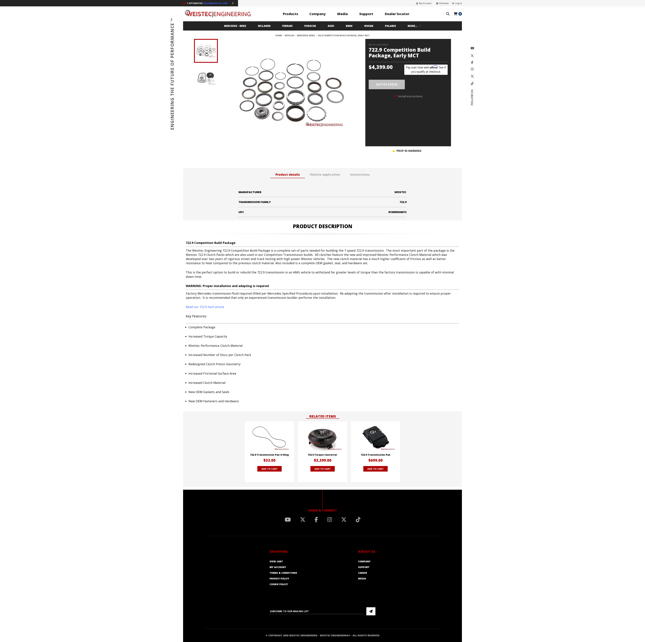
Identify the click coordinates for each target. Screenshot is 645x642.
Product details (287, 174)
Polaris (390, 26)
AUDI (331, 26)
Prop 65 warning (408, 151)
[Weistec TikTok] (472, 83)
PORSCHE (310, 26)
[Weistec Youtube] (472, 48)
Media (342, 14)
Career (362, 572)
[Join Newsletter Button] (370, 611)
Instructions (360, 174)
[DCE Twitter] (472, 76)
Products (290, 14)
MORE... (413, 26)
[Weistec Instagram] (329, 519)
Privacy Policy (279, 578)
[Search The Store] (447, 14)
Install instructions (410, 96)
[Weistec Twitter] (472, 55)
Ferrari (287, 26)
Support (366, 14)
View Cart (276, 561)
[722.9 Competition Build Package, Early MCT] (288, 92)
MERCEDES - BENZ (235, 26)
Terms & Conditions (283, 572)
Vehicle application (325, 174)
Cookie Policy (279, 584)
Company (317, 14)
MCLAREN (264, 26)
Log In (458, 3)
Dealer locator (397, 14)
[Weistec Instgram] (472, 69)
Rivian (368, 26)
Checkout (444, 3)
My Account (425, 3)
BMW (349, 26)
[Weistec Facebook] (472, 62)
